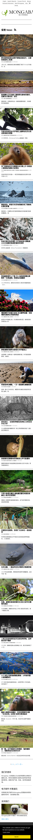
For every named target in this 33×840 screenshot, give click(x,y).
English (4, 1)
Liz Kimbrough (7, 61)
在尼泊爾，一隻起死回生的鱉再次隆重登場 (16, 567)
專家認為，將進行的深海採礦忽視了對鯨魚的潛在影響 (16, 205)
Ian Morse (6, 534)
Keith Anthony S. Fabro (10, 460)
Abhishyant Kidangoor (10, 135)
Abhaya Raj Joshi (8, 316)
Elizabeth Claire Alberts (10, 208)
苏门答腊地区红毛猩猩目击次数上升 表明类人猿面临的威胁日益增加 (16, 167)
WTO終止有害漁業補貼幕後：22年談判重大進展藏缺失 (16, 676)
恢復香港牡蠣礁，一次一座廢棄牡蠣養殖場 (16, 385)
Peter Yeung (7, 386)
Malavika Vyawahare (9, 642)
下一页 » (20, 764)
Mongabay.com (8, 245)
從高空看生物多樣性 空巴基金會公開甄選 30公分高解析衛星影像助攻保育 (15, 242)
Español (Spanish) (12, 1)
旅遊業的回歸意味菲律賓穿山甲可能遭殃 (15, 459)
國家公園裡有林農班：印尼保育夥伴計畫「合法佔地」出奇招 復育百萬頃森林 (15, 713)
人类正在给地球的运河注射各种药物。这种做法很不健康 (16, 640)
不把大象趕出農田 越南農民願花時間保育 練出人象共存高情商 (15, 494)
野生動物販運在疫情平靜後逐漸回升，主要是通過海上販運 (16, 59)
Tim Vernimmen (8, 98)
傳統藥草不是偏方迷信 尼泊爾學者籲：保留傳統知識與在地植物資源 (16, 314)
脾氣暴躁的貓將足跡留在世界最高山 (14, 350)
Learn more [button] (6, 832)
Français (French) (22, 1)
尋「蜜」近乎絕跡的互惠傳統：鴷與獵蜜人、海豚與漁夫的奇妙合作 (15, 750)
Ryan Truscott (8, 752)
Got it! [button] (16, 837)
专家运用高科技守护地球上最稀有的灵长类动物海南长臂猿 (16, 132)
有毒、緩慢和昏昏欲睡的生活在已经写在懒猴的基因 (16, 603)
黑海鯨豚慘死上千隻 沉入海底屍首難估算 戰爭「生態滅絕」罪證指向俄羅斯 (15, 277)
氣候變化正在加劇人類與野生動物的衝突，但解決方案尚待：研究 (16, 96)
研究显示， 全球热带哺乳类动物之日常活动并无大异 (16, 423)
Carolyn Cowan (8, 606)
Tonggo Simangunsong (21, 170)
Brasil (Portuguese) (19, 3)
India (26, 3)
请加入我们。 (5, 819)
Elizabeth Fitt (7, 280)
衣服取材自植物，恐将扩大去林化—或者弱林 (16, 531)
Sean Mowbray (8, 497)
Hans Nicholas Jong (9, 170)
